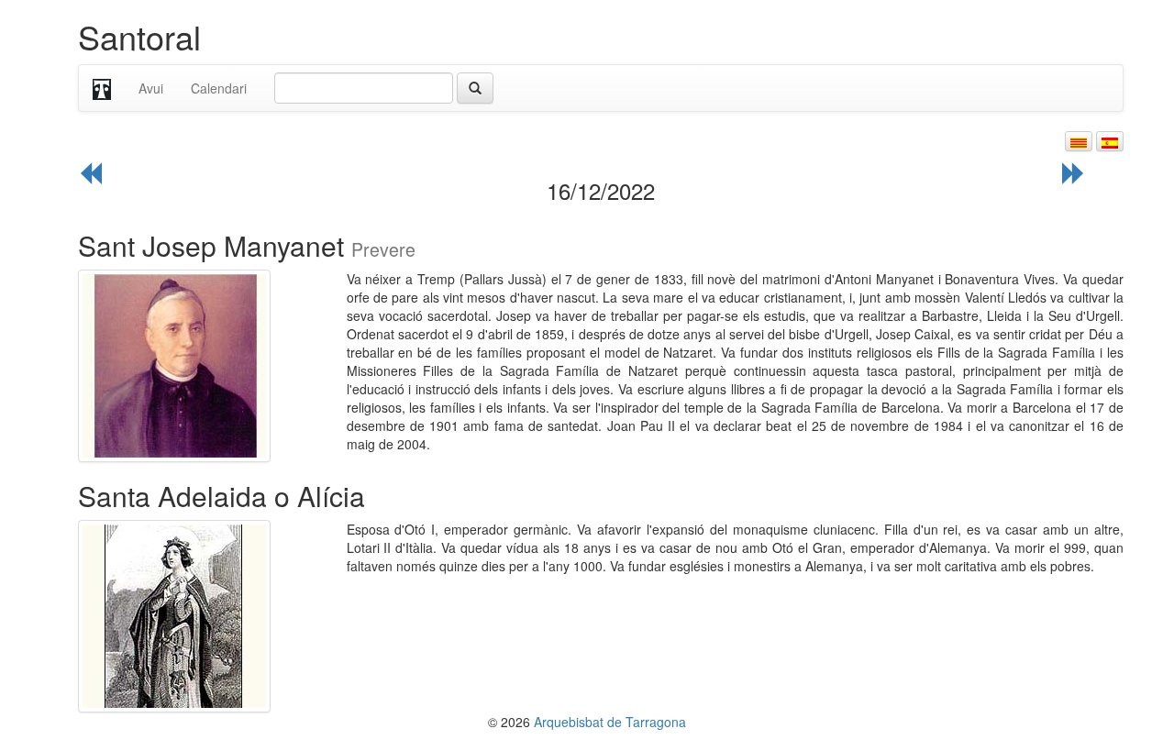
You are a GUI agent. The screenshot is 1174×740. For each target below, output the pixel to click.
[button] (1078, 141)
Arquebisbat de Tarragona (610, 721)
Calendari (219, 88)
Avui (150, 88)
